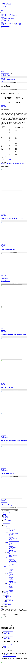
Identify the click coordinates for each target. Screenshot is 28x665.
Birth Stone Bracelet (13, 533)
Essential (8, 528)
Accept (2, 613)
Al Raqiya (11, 559)
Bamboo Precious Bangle (8, 249)
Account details (9, 600)
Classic (8, 542)
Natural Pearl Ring (6, 505)
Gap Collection (12, 547)
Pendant (11, 581)
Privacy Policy (6, 632)
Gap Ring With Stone (7, 387)
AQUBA (11, 565)
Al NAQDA (12, 564)
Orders (7, 597)
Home (2, 73)
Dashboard (8, 596)
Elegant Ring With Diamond (7, 81)
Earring (11, 537)
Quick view (3, 212)
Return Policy (6, 633)
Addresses (8, 599)
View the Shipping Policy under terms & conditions (12, 163)
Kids (7, 532)
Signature (8, 557)
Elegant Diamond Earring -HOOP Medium (13, 334)
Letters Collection (13, 538)
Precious (11, 530)
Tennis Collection (13, 555)
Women (5, 73)
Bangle (10, 570)
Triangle (11, 550)
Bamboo (11, 543)
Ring (8, 73)
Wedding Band (12, 551)
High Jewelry (12, 560)
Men (7, 568)
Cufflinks (11, 569)
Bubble (10, 544)
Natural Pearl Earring (5, 75)
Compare (5, 603)
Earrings (11, 577)
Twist (10, 556)
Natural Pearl (12, 548)
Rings (10, 572)
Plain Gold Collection (14, 541)
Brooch (11, 535)
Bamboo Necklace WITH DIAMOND (12, 218)
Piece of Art (12, 529)
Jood (10, 553)
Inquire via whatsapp (14, 77)
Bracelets (11, 534)
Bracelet (11, 579)
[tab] (15, 159)
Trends (7, 552)
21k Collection (12, 582)
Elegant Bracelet (5, 281)
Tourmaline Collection (14, 563)
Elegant (11, 546)
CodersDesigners (6, 659)
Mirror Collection (13, 561)
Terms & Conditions (8, 631)
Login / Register (7, 604)
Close (2, 608)
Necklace (11, 539)
